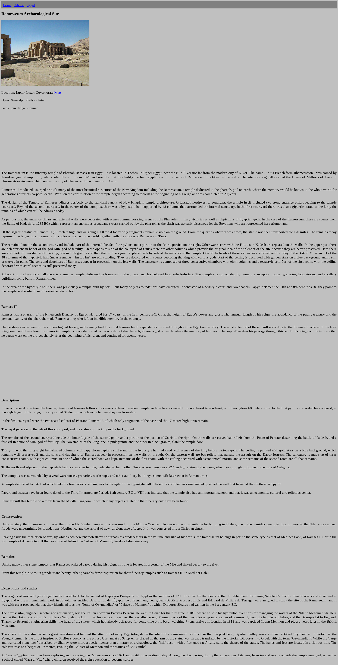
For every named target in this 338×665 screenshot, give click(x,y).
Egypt (31, 5)
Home (7, 5)
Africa (19, 5)
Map (57, 92)
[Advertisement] (107, 142)
